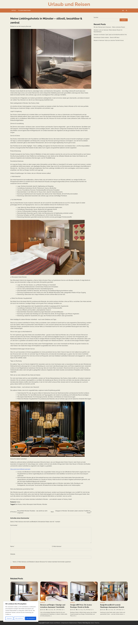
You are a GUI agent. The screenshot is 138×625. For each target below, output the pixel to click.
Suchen (96, 17)
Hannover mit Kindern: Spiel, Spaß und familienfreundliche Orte (110, 34)
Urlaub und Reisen (69, 4)
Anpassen (9, 618)
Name (12, 546)
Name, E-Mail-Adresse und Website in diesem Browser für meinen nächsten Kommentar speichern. (42, 562)
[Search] (126, 10)
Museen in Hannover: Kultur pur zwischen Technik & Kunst (109, 40)
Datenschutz (73, 623)
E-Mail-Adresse (57, 546)
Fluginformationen (24, 10)
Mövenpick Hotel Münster (34, 504)
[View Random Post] (123, 10)
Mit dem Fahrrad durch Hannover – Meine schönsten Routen (109, 27)
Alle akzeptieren (30, 618)
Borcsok (28, 26)
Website (12, 554)
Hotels (14, 10)
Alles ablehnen (19, 618)
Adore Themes (94, 623)
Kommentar (14, 525)
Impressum (65, 623)
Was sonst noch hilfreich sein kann (20, 469)
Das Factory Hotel (20, 504)
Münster (44, 504)
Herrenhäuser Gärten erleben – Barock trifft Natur (106, 37)
